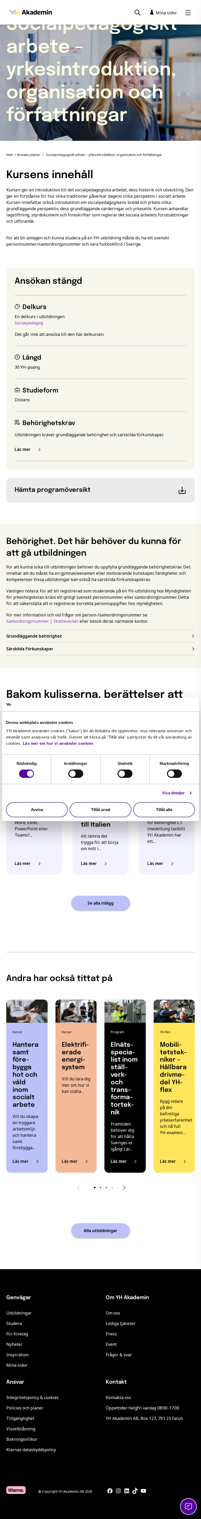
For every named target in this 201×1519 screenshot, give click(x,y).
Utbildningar (19, 1313)
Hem (9, 155)
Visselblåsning (20, 1429)
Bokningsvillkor (21, 1439)
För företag (17, 1334)
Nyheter (14, 1344)
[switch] (75, 774)
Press (111, 1334)
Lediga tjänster (121, 1323)
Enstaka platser (28, 155)
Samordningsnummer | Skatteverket (42, 621)
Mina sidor (16, 1365)
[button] (95, 1187)
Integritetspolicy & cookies (32, 1397)
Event (111, 1344)
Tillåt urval (100, 809)
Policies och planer (24, 1408)
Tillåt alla (164, 809)
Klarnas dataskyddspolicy (31, 1450)
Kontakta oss (118, 1397)
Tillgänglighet (20, 1418)
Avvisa (37, 809)
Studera (14, 1323)
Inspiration (17, 1355)
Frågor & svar (119, 1355)
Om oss (113, 1313)
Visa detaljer (173, 793)
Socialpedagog (29, 323)
